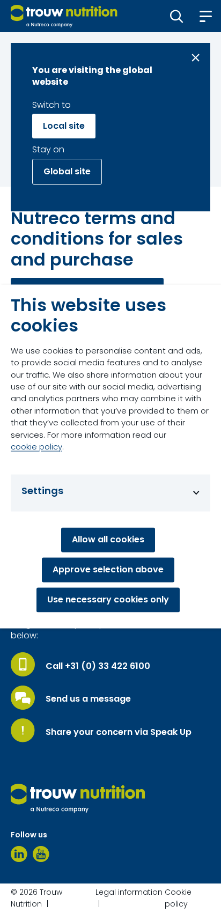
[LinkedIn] (19, 854)
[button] (176, 16)
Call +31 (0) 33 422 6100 (98, 666)
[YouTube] (41, 854)
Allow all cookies (108, 540)
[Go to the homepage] (78, 798)
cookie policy (36, 447)
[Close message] (195, 57)
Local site (64, 126)
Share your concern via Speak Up (118, 732)
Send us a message (88, 699)
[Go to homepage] (64, 16)
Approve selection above (108, 570)
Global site (67, 171)
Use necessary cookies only (108, 600)
